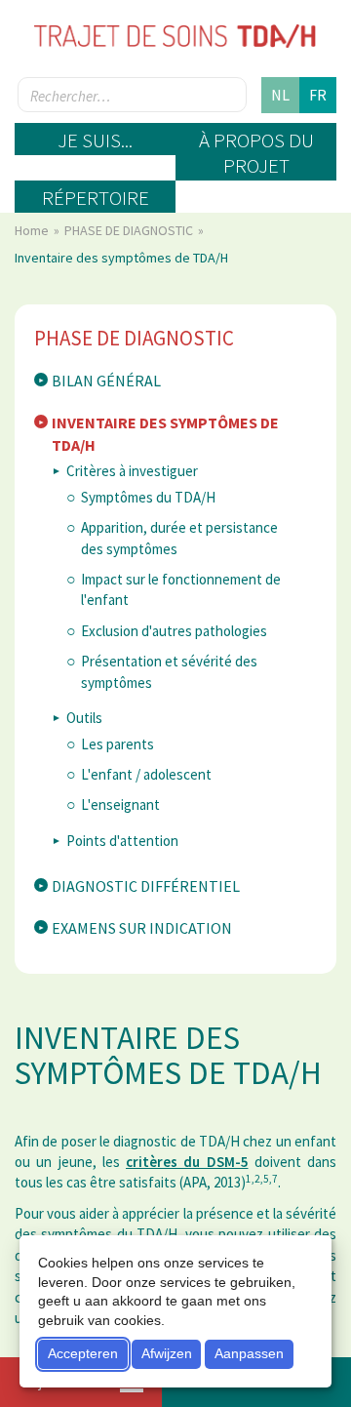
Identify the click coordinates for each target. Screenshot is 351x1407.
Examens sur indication (142, 928)
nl (280, 94)
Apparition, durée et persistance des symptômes (179, 537)
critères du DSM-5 (187, 1161)
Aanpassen (249, 1353)
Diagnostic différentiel (146, 886)
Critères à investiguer (132, 471)
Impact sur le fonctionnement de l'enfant (181, 589)
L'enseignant (120, 804)
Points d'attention (122, 840)
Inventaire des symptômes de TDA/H (165, 434)
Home (33, 230)
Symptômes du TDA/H (148, 497)
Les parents (117, 744)
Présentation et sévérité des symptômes (169, 671)
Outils (84, 717)
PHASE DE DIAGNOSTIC (130, 230)
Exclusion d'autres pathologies (174, 631)
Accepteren (83, 1353)
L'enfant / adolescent (146, 774)
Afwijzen (166, 1353)
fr (318, 94)
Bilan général (106, 380)
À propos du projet (256, 153)
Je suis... (95, 140)
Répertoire (95, 197)
